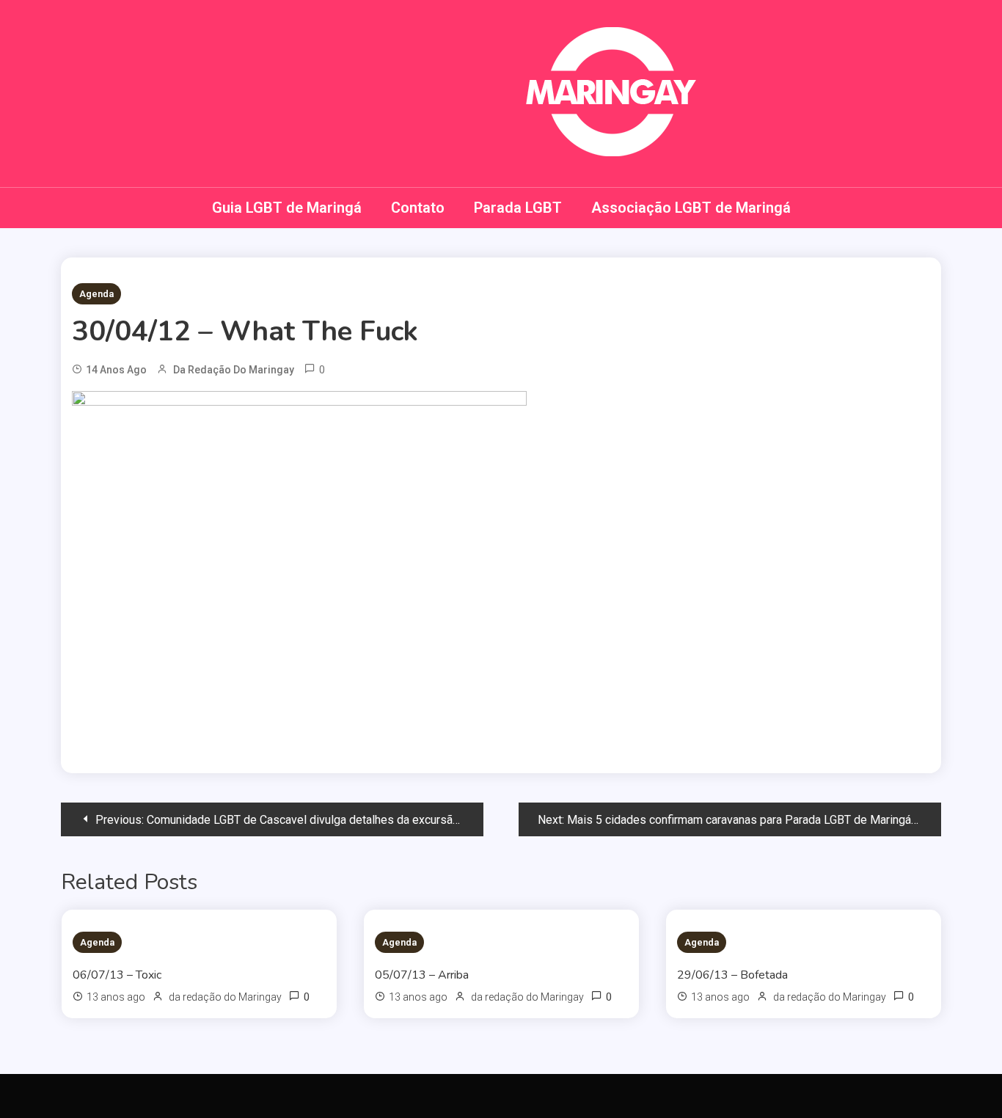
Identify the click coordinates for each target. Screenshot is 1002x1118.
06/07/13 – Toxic (117, 975)
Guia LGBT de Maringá (287, 207)
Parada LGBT (518, 207)
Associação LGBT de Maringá (691, 207)
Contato (418, 207)
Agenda (96, 293)
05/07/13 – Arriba (422, 975)
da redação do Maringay (233, 370)
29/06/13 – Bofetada (732, 975)
